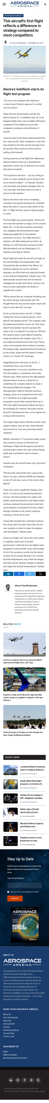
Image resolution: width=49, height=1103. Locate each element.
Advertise (7, 1021)
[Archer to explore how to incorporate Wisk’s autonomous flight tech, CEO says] (24, 645)
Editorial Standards (11, 1030)
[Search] (45, 4)
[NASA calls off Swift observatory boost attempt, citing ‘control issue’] (10, 813)
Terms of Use (8, 1036)
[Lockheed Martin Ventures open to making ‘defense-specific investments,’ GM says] (10, 770)
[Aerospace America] (24, 4)
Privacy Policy (9, 1033)
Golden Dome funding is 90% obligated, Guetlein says (31, 798)
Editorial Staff (9, 1024)
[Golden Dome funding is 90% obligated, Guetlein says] (10, 798)
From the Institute (10, 1017)
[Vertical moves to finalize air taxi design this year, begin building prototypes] (24, 717)
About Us (7, 1014)
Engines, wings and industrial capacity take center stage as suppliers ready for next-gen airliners (23, 697)
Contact (6, 1027)
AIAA (5, 1052)
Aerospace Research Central (15, 1058)
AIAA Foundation (10, 1055)
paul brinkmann (19, 43)
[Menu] (4, 4)
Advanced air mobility (13, 16)
